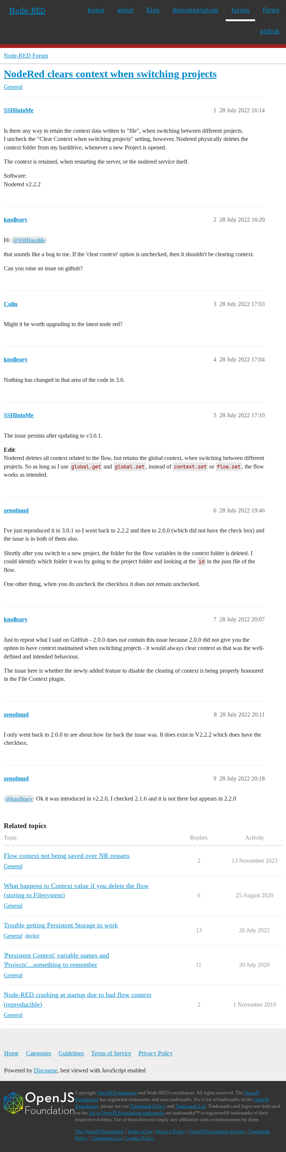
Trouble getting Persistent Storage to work (61, 925)
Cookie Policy (140, 1138)
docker (32, 936)
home (96, 10)
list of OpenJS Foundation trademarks (127, 1113)
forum (240, 10)
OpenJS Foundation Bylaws (217, 1131)
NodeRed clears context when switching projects (110, 74)
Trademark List (190, 1106)
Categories (38, 1053)
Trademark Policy (148, 1106)
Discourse (45, 1070)
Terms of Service (111, 1053)
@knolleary (19, 799)
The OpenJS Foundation (99, 1131)
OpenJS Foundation (117, 1092)
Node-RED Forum (26, 55)
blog (153, 10)
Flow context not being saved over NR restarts (67, 855)
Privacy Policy (156, 1053)
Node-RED (27, 10)
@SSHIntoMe (29, 240)
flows (271, 10)
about (125, 10)
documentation (195, 10)
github (269, 31)
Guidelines (71, 1053)
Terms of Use (140, 1131)
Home (11, 1053)
